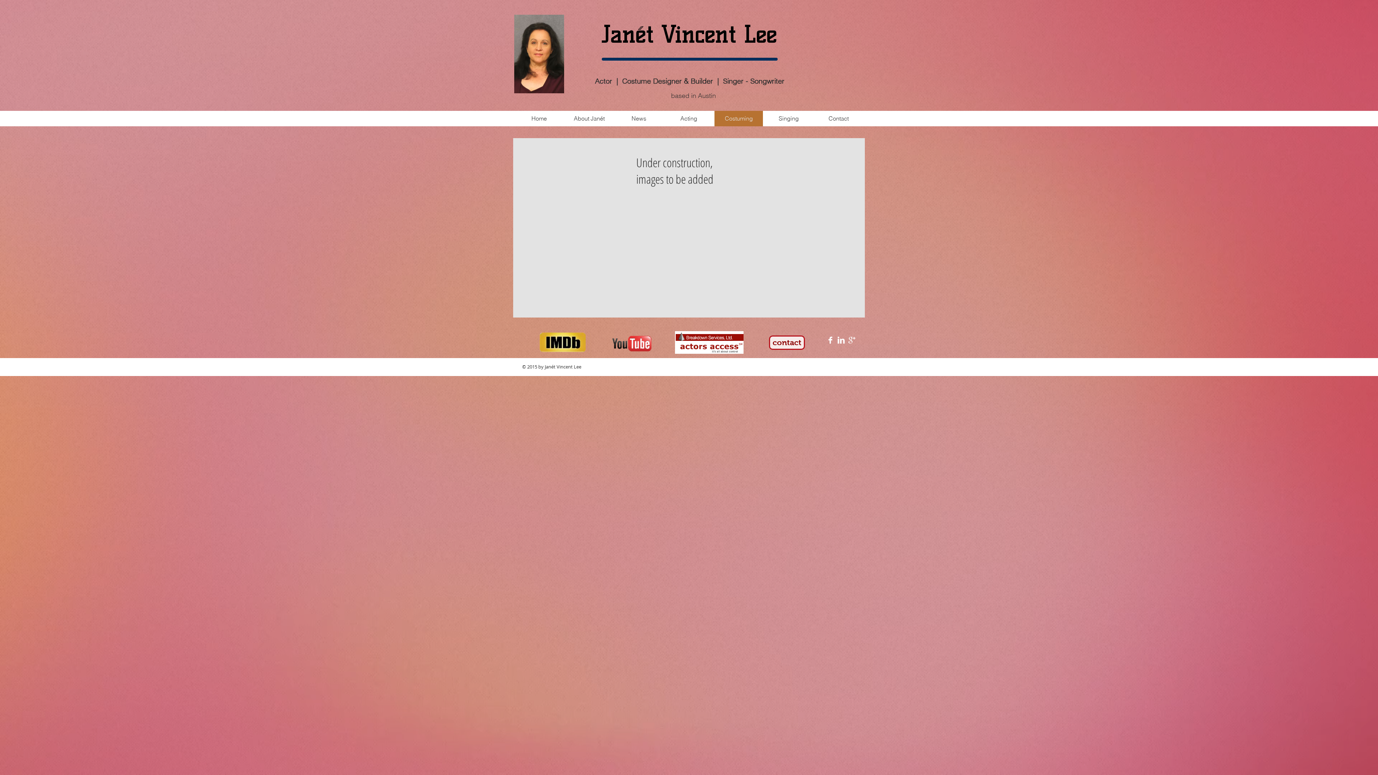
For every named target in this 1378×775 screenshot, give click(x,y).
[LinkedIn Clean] (841, 340)
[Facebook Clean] (830, 340)
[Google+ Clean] (852, 340)
